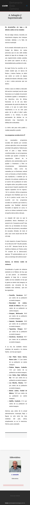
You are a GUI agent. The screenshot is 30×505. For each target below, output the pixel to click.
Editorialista (15, 457)
